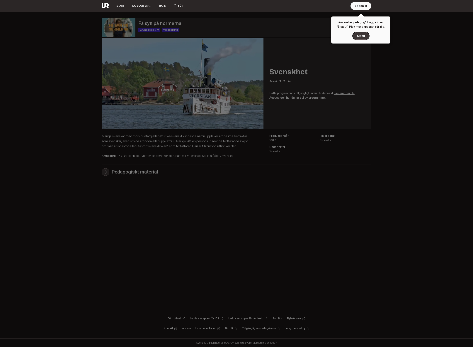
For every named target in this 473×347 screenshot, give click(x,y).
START (120, 5)
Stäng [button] (361, 36)
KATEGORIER (140, 5)
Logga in (361, 6)
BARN (162, 5)
